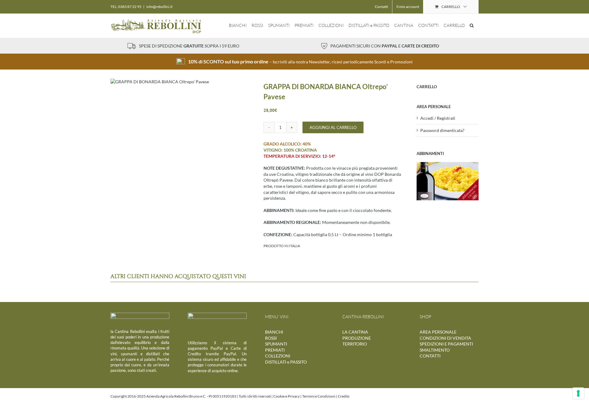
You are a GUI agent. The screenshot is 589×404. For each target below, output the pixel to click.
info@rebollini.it (159, 6)
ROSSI (271, 338)
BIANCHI (274, 331)
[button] (472, 25)
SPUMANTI (276, 343)
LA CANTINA (355, 331)
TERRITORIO (354, 343)
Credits (343, 396)
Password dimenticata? (442, 130)
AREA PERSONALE (438, 331)
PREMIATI (275, 350)
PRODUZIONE (356, 338)
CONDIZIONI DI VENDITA (445, 338)
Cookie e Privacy (286, 396)
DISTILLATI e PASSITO (286, 361)
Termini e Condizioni (318, 396)
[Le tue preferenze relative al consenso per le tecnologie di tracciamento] (578, 393)
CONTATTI (430, 355)
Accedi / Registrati (437, 118)
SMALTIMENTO (435, 350)
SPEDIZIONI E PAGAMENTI (446, 343)
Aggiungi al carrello (333, 127)
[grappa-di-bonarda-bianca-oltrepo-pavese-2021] (159, 82)
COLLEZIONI (277, 355)
